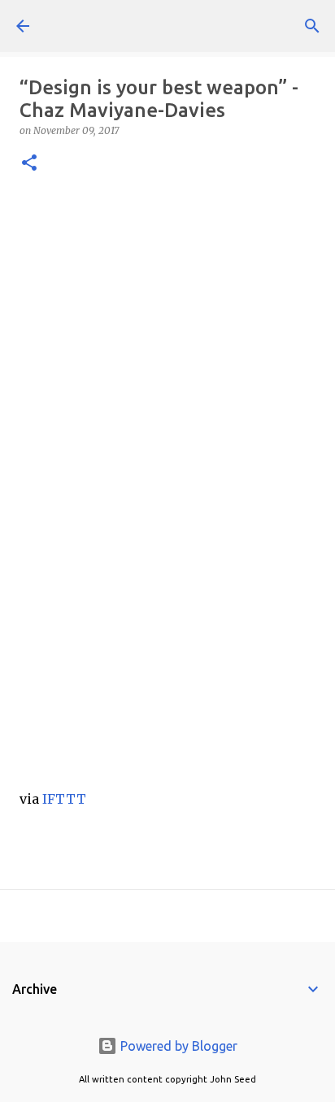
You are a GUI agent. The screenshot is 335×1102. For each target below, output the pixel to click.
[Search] (312, 26)
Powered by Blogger (177, 1046)
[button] (29, 164)
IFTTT (64, 799)
